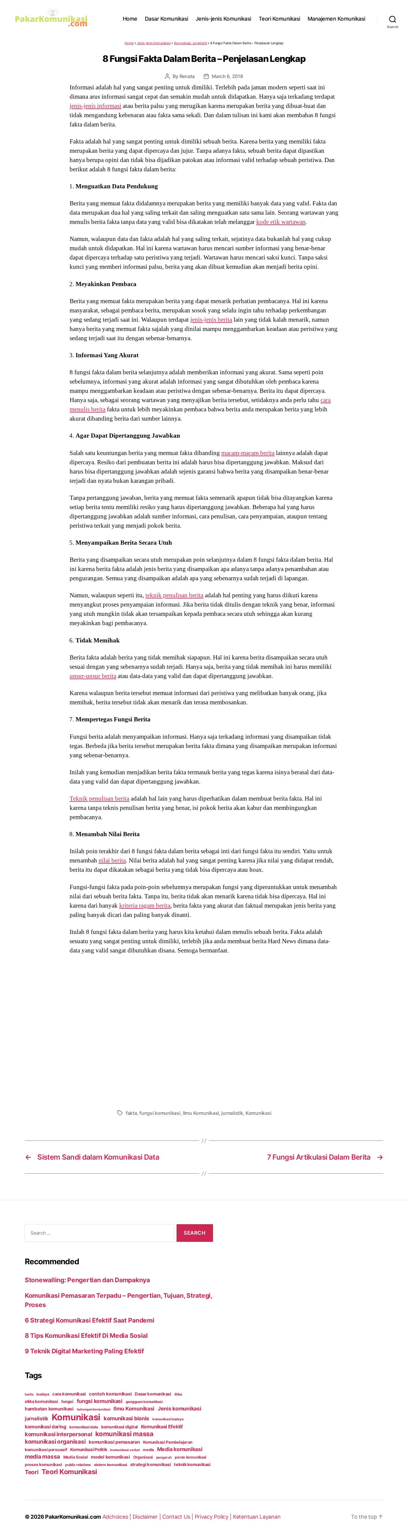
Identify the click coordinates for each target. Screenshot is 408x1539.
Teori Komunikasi (279, 19)
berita (29, 1394)
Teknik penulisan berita (99, 798)
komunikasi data (83, 1427)
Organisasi (143, 1457)
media (148, 1450)
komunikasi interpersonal (58, 1434)
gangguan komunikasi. (145, 1401)
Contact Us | (178, 1517)
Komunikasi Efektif (162, 1427)
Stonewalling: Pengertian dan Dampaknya (87, 1280)
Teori (32, 1472)
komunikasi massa (124, 1434)
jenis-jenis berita (211, 319)
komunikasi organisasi (55, 1441)
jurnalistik (232, 1113)
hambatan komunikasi (49, 1409)
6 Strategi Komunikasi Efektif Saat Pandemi (89, 1320)
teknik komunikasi (192, 1464)
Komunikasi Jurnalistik (190, 43)
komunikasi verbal (124, 1450)
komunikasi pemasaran (114, 1442)
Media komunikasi (180, 1449)
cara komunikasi (69, 1394)
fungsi (67, 1401)
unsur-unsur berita (93, 676)
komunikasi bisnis (126, 1418)
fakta (131, 1113)
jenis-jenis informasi (95, 105)
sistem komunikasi (110, 1464)
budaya (42, 1394)
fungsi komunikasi (159, 1113)
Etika (178, 1394)
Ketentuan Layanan (256, 1517)
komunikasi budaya (167, 1419)
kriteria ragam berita (144, 905)
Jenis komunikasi (179, 1408)
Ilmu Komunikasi (201, 1113)
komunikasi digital (119, 1426)
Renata (187, 76)
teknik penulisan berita (174, 595)
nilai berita (112, 860)
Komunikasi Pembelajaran (167, 1442)
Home (130, 19)
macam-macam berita (247, 452)
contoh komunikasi (110, 1394)
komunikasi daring (45, 1427)
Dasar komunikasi (153, 1394)
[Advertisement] (204, 1030)
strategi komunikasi (150, 1464)
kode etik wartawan (281, 221)
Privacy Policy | (214, 1517)
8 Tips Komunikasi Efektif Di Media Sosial (86, 1335)
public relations (78, 1464)
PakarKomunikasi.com (73, 1517)
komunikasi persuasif (46, 1449)
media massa (42, 1456)
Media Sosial (75, 1457)
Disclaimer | (147, 1517)
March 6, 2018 (227, 76)
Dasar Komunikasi (166, 19)
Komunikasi (258, 1113)
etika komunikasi (41, 1401)
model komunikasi (110, 1457)
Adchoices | (117, 1517)
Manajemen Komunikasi (336, 19)
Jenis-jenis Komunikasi (223, 19)
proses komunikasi (43, 1464)
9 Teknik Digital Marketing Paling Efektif (84, 1351)
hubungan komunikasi (94, 1409)
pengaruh (164, 1457)
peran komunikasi (190, 1457)
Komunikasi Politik (88, 1449)
